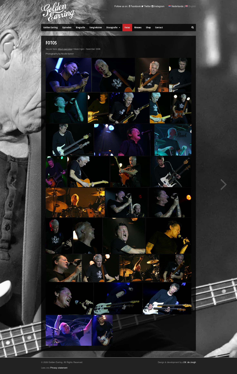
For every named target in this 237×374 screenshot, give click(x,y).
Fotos (127, 27)
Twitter (147, 6)
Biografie (80, 27)
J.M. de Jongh (189, 362)
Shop (148, 27)
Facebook (135, 6)
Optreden (66, 27)
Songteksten (95, 27)
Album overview (65, 49)
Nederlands (177, 6)
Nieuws (137, 27)
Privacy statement (58, 367)
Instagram (158, 6)
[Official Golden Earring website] (58, 19)
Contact (159, 27)
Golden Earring (50, 27)
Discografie (111, 27)
